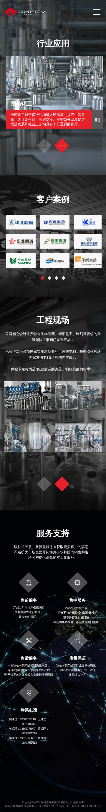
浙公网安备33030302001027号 (84, 806)
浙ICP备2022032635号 (51, 806)
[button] (61, 145)
